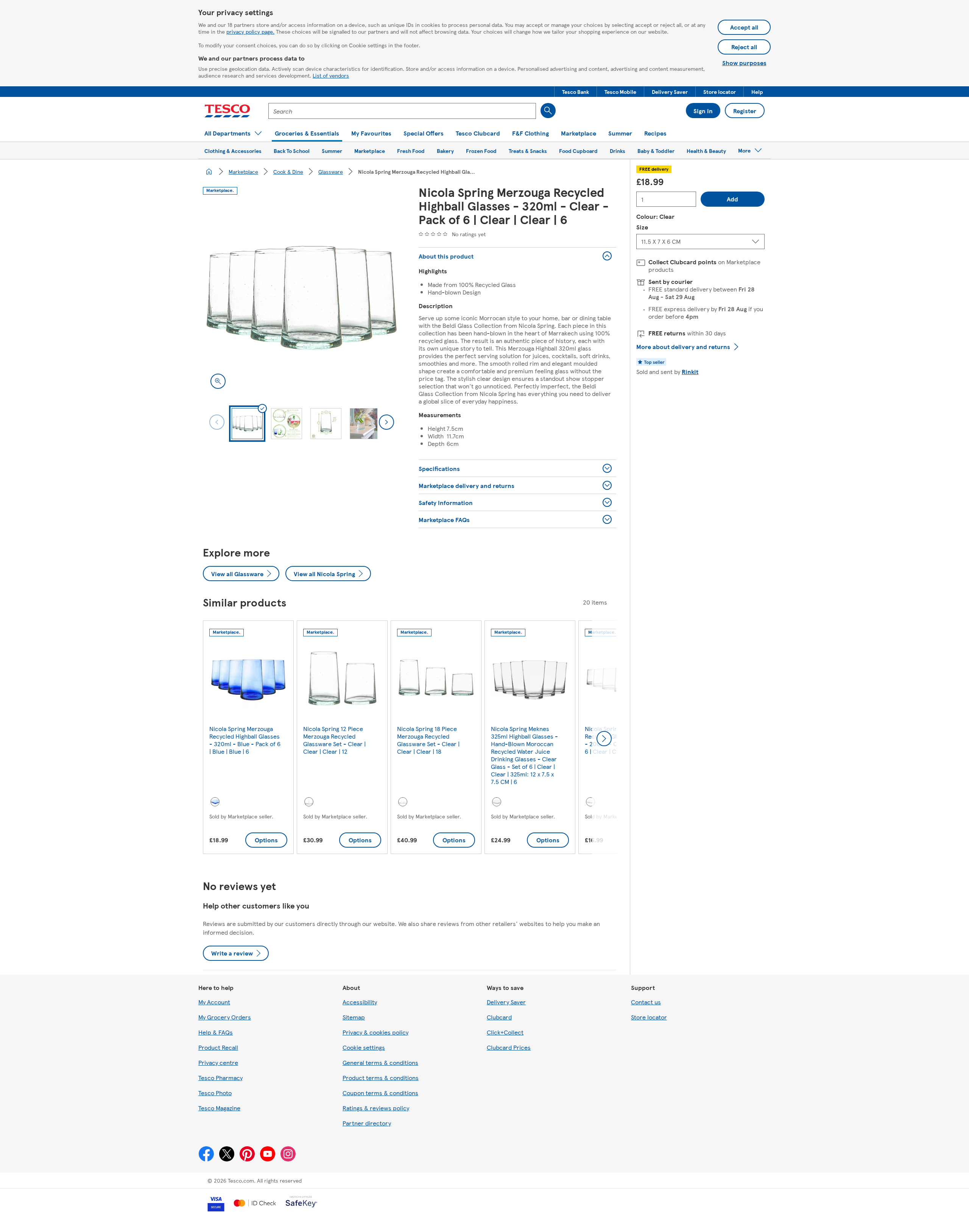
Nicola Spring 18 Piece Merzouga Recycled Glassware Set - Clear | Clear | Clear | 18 (428, 740)
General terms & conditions (380, 1062)
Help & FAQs (215, 1032)
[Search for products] (548, 110)
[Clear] (309, 801)
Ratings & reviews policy (376, 1108)
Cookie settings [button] (364, 1047)
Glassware (330, 171)
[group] (248, 738)
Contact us (646, 1002)
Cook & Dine (288, 171)
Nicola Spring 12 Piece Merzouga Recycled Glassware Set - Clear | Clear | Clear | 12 (334, 740)
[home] (209, 171)
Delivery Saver (506, 1002)
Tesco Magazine (219, 1108)
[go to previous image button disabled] (216, 422)
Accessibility (360, 1002)
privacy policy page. (250, 31)
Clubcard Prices (509, 1047)
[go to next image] (386, 422)
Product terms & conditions (381, 1077)
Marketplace (243, 171)
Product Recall (218, 1047)
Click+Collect (505, 1032)
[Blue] (215, 801)
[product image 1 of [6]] (301, 298)
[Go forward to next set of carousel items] (604, 738)
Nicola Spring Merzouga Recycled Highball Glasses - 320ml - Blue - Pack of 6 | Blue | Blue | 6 (244, 740)
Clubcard (499, 1017)
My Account (214, 1002)
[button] (576, 91)
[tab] (247, 423)
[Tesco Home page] (227, 111)
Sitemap (354, 1017)
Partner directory (367, 1123)
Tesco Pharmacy (220, 1077)
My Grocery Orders (224, 1017)
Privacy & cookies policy (375, 1032)
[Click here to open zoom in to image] (218, 381)
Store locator (649, 1017)
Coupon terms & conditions (380, 1092)
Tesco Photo (215, 1092)
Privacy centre (218, 1062)
